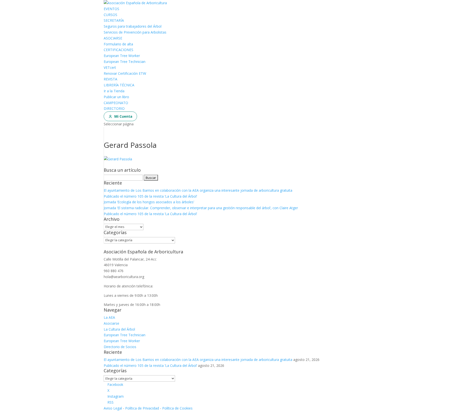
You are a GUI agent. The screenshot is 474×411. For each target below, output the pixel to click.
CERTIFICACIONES (118, 49)
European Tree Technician (124, 61)
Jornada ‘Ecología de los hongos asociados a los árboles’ (149, 202)
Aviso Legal (113, 408)
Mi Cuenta (123, 116)
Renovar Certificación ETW (125, 73)
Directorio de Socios (120, 346)
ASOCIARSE (113, 38)
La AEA (109, 317)
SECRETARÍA (114, 20)
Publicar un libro (116, 96)
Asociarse (111, 323)
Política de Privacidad (142, 408)
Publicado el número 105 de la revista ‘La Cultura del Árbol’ (150, 196)
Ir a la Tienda (114, 91)
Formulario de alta (118, 44)
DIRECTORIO (114, 108)
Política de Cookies (177, 408)
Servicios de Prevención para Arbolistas (135, 32)
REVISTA (110, 79)
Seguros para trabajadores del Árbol (132, 26)
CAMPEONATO (116, 102)
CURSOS (110, 14)
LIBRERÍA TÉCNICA (119, 85)
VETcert (110, 67)
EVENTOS (111, 8)
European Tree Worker (122, 55)
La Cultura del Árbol (119, 329)
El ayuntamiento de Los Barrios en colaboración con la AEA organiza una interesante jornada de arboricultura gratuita (198, 190)
